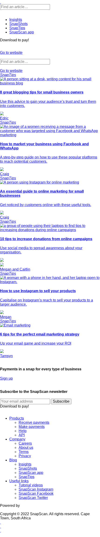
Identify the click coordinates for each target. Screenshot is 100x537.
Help (23, 431)
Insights (15, 20)
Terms (24, 452)
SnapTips (17, 28)
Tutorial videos (31, 485)
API (22, 435)
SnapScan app (21, 32)
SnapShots (18, 24)
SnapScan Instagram (36, 489)
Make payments (32, 427)
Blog (13, 460)
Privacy (25, 456)
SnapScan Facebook (36, 493)
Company (17, 439)
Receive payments (34, 422)
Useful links (19, 481)
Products (16, 418)
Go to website (11, 53)
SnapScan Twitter (33, 498)
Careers (25, 443)
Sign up (6, 378)
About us (26, 448)
